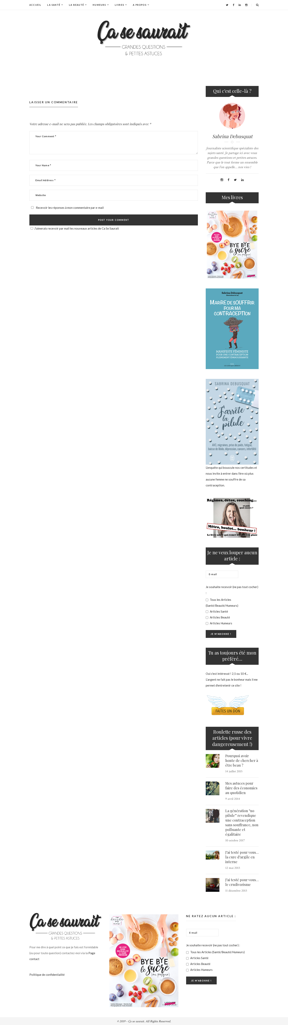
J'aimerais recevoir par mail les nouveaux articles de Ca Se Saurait (76, 228)
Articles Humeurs (220, 623)
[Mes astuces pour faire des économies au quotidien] (212, 788)
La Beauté (76, 5)
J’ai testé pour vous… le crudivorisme (242, 882)
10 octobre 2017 (235, 840)
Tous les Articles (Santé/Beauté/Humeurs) (222, 602)
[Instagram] (246, 4)
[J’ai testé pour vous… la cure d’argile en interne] (212, 855)
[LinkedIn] (240, 4)
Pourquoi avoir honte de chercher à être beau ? (241, 760)
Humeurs (99, 5)
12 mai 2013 (232, 868)
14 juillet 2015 (234, 771)
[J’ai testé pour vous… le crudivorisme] (212, 885)
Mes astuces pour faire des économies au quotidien (241, 788)
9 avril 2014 (232, 799)
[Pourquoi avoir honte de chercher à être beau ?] (212, 761)
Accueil (35, 5)
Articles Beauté (219, 617)
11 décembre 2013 (236, 891)
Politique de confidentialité (47, 974)
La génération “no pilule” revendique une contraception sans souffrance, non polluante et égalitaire (241, 822)
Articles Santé (218, 611)
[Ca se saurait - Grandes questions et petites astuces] (144, 38)
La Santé (53, 5)
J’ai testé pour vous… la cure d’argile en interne (242, 857)
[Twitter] (227, 4)
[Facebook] (233, 4)
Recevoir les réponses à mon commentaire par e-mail (69, 207)
